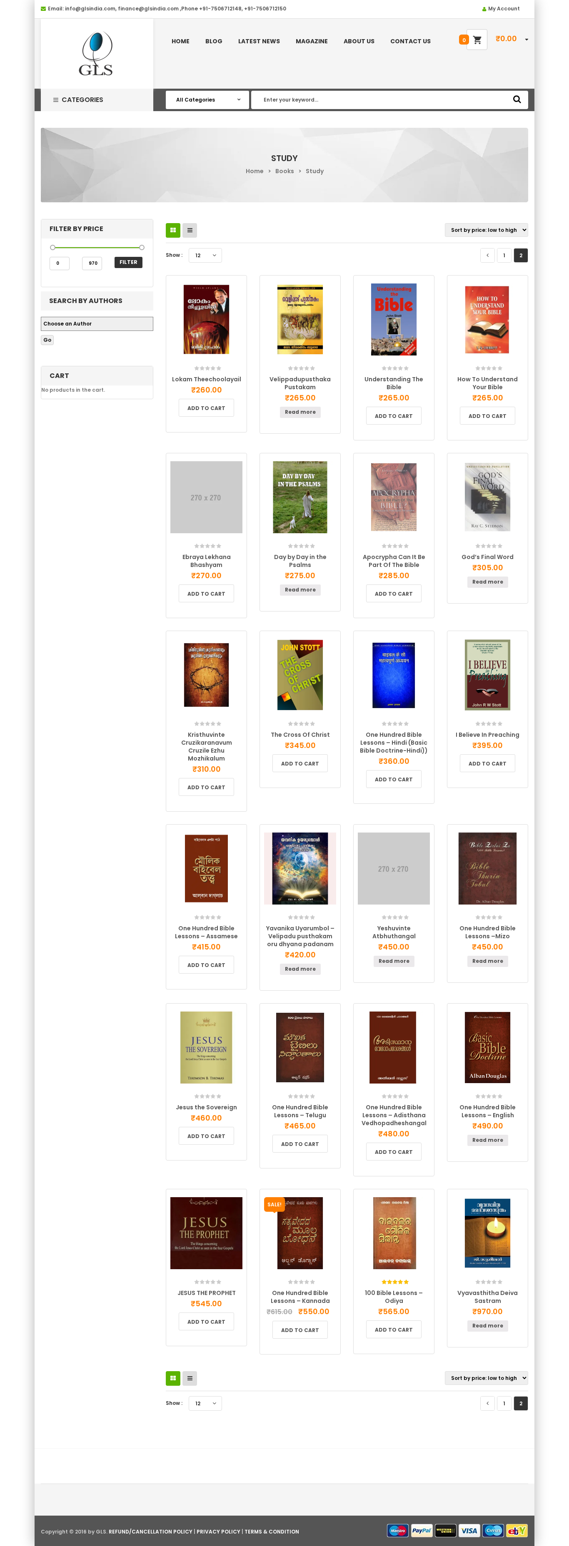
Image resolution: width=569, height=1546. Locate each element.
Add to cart (206, 408)
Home (255, 171)
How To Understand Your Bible (487, 383)
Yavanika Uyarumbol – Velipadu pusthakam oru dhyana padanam (300, 936)
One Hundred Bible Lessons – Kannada (300, 1297)
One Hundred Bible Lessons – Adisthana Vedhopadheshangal (394, 1115)
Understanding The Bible (393, 383)
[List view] (189, 230)
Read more (300, 411)
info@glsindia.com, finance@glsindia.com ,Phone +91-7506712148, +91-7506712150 (175, 8)
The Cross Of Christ (300, 735)
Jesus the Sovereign (206, 1107)
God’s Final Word (488, 557)
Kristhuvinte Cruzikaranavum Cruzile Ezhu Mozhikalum (206, 747)
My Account (504, 8)
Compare (209, 362)
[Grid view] (173, 230)
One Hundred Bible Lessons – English (487, 1111)
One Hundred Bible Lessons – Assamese (206, 932)
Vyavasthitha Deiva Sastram (487, 1297)
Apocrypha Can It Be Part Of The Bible (394, 561)
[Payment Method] (398, 1531)
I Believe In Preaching (487, 735)
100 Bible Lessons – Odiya (394, 1297)
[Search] (517, 99)
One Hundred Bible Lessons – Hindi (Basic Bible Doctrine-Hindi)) (394, 743)
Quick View (226, 366)
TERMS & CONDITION (272, 1531)
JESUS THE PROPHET (206, 1293)
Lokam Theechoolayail (206, 379)
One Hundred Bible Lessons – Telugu (300, 1111)
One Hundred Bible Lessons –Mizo (487, 932)
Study (315, 171)
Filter (128, 262)
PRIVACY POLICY (218, 1531)
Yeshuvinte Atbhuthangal (394, 932)
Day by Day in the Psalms (300, 561)
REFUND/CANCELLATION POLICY (150, 1531)
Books (284, 171)
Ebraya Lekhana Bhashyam (206, 561)
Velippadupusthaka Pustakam (300, 383)
